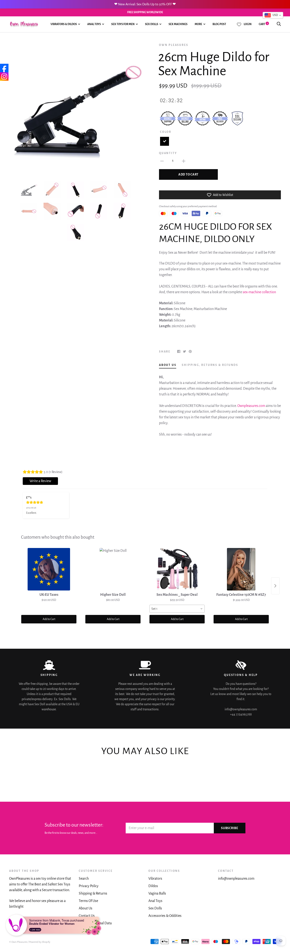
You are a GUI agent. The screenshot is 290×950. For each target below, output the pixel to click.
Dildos (153, 886)
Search (84, 879)
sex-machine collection (259, 292)
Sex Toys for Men (123, 24)
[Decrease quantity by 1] (162, 161)
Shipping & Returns (93, 893)
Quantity (168, 153)
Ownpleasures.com (251, 406)
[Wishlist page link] (239, 24)
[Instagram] (4, 76)
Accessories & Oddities (165, 916)
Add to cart (188, 174)
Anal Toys (94, 24)
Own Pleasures (173, 45)
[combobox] (177, 609)
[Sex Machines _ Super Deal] (177, 569)
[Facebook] (4, 68)
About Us (85, 908)
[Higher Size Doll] (113, 569)
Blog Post (219, 24)
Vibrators (155, 879)
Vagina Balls (157, 893)
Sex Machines (178, 24)
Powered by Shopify (39, 942)
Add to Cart (49, 619)
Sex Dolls (151, 24)
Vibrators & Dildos (64, 24)
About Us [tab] (167, 365)
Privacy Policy (89, 886)
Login (248, 24)
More (198, 24)
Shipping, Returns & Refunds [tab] (210, 365)
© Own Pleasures (18, 942)
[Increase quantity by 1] (184, 161)
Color (165, 131)
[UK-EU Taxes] (48, 569)
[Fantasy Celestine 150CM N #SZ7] (241, 569)
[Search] (279, 24)
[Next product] (275, 585)
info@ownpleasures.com (236, 879)
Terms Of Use (88, 901)
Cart (263, 24)
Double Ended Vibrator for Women (52, 923)
